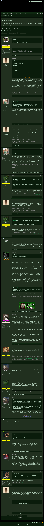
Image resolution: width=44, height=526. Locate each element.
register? (30, 25)
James (6, 64)
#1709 (41, 238)
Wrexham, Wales (8, 326)
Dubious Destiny (6, 370)
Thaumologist (29, 172)
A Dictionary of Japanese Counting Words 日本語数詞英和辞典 (28, 358)
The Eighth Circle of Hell (6, 110)
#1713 (41, 364)
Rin (6, 353)
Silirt (6, 181)
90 (20, 33)
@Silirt (13, 202)
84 (9, 33)
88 (17, 33)
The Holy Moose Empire (7, 52)
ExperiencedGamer (16, 311)
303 (9, 49)
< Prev (3, 33)
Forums (3, 13)
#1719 (41, 471)
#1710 (41, 252)
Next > (24, 33)
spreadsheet (24, 448)
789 (9, 209)
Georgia (9, 189)
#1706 (41, 175)
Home (39, 522)
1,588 (9, 187)
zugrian (28, 144)
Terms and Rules (32, 522)
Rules (20, 13)
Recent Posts (10, 15)
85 (11, 33)
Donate (16, 13)
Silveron (14, 249)
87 (15, 33)
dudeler (6, 240)
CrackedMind (25, 124)
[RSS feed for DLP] (42, 522)
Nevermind (15, 144)
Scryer (24, 13)
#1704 (41, 127)
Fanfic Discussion (9, 32)
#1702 (41, 58)
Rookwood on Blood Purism (37, 194)
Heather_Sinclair (16, 96)
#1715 (41, 397)
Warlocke (20, 124)
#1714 (41, 380)
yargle (35, 144)
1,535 (9, 158)
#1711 (41, 314)
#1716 (41, 419)
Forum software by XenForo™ (22, 523)
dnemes (14, 55)
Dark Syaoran (19, 32)
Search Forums (4, 15)
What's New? (9, 13)
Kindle (40, 358)
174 (9, 325)
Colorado (9, 444)
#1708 (41, 216)
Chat (29, 13)
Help (37, 522)
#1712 (41, 347)
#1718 (41, 454)
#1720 (41, 487)
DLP (2, 522)
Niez (19, 145)
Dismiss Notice (41, 18)
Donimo (6, 421)
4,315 (9, 482)
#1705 (41, 148)
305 (9, 374)
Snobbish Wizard (16, 124)
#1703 (41, 99)
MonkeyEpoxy (6, 437)
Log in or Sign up (39, 13)
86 (13, 33)
